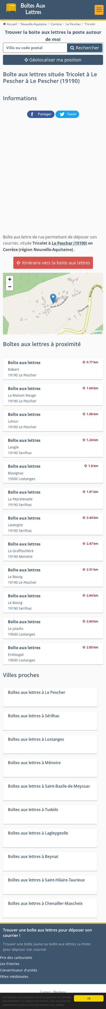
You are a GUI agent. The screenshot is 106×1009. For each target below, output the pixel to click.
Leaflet (98, 332)
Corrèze (10, 249)
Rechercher (86, 48)
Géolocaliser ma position (54, 60)
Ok (88, 998)
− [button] (9, 287)
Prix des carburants (16, 957)
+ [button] (9, 279)
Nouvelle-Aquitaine (53, 249)
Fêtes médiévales (14, 976)
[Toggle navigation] (99, 10)
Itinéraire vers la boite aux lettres (55, 263)
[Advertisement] (53, 175)
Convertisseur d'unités (18, 970)
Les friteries (9, 963)
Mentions (59, 992)
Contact (45, 992)
